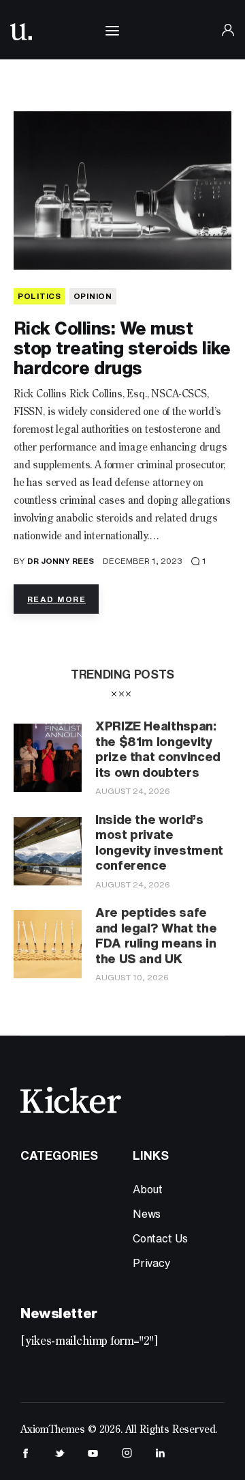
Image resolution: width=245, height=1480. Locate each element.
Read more (56, 599)
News (147, 1213)
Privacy (152, 1262)
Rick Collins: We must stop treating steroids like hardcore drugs (122, 347)
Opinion (93, 295)
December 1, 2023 (142, 560)
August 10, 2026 (132, 977)
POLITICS (39, 295)
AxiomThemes (52, 1430)
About (148, 1189)
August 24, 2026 (132, 790)
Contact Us (160, 1238)
